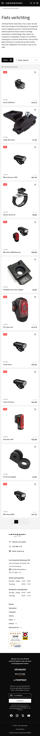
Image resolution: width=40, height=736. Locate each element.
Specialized (12, 608)
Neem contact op (18, 551)
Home (11, 619)
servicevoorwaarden (15, 708)
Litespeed (12, 612)
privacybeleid (23, 706)
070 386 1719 (17, 546)
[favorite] (35, 72)
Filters (5, 60)
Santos (11, 616)
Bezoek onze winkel (19, 542)
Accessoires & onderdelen (11, 8)
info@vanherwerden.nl (19, 569)
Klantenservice (14, 627)
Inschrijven (20, 701)
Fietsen (11, 623)
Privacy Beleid (20, 729)
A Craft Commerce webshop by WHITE (20, 733)
